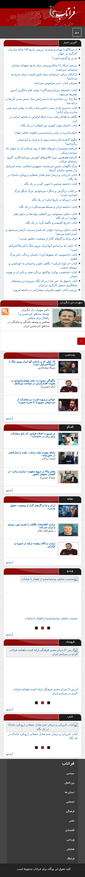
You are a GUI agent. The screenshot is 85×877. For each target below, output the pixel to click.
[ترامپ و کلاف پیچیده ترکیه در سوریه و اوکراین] (68, 548)
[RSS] (5, 311)
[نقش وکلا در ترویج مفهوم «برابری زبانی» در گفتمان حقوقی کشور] (68, 476)
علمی (71, 820)
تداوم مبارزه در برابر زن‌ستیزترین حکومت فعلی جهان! (45, 132)
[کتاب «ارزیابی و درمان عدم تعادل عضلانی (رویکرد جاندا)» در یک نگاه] (42, 727)
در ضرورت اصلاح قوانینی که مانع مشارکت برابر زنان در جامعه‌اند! (32, 435)
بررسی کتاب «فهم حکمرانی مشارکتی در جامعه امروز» (45, 290)
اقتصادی (69, 830)
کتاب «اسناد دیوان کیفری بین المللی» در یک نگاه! (48, 125)
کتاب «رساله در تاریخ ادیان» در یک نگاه (54, 199)
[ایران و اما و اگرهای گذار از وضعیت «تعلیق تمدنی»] (68, 510)
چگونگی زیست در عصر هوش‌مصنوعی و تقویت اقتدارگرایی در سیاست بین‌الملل (33, 382)
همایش (70, 849)
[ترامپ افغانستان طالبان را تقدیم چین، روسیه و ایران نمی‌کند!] (68, 529)
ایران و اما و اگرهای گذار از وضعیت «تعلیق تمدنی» (48, 238)
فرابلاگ (70, 858)
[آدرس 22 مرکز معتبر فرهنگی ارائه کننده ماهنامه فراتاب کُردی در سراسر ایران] (42, 667)
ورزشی (70, 839)
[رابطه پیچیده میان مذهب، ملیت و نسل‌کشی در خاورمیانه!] (68, 457)
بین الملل (69, 783)
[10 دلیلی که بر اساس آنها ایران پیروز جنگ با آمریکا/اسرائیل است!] (68, 367)
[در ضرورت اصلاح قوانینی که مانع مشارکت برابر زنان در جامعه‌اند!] (68, 439)
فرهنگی (70, 811)
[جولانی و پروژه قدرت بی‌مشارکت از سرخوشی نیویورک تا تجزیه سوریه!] (68, 404)
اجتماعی (70, 802)
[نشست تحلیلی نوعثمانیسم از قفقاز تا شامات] (42, 596)
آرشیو (9, 418)
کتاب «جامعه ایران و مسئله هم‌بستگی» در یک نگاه (48, 207)
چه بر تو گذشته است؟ (64, 58)
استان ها (69, 792)
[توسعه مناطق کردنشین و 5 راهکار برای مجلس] (67, 317)
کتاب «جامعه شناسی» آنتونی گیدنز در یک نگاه (50, 184)
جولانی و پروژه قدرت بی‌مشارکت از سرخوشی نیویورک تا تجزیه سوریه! (36, 401)
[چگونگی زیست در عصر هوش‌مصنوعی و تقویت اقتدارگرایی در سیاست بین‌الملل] (68, 385)
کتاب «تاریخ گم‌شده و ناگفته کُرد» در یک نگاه (51, 222)
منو (77, 32)
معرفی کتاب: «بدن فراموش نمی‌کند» (55, 83)
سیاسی (70, 773)
